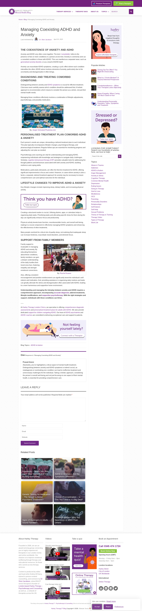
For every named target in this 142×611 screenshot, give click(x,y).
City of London (104, 571)
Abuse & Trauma (97, 165)
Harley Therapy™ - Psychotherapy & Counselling (59, 603)
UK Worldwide (104, 574)
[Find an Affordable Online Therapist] (53, 329)
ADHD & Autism (37, 345)
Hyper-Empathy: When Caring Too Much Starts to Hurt (108, 94)
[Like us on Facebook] (111, 590)
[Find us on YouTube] (101, 590)
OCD (93, 196)
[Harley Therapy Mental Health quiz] (84, 568)
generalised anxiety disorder (31, 62)
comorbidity (65, 54)
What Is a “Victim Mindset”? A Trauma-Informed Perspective (108, 78)
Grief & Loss (95, 191)
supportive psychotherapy (52, 295)
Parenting (94, 199)
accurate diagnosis (61, 293)
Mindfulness (95, 194)
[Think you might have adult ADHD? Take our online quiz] (53, 210)
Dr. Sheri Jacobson (45, 39)
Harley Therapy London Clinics (34, 307)
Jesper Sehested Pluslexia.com (44, 130)
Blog (25, 19)
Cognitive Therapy (98, 178)
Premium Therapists (101, 3)
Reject (108, 607)
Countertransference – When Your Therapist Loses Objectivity (109, 86)
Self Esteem (95, 207)
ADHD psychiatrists (72, 312)
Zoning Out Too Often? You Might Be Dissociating (107, 71)
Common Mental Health (100, 181)
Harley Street (103, 569)
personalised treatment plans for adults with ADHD (52, 310)
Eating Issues (96, 186)
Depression (95, 183)
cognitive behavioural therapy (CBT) (41, 160)
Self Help (94, 209)
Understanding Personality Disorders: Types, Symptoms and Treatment (108, 103)
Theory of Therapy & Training (102, 215)
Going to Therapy (97, 189)
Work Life (94, 222)
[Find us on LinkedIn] (106, 590)
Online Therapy (104, 582)
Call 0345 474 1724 (109, 546)
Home (21, 19)
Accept (97, 607)
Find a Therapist (123, 3)
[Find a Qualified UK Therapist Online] (106, 58)
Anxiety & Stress (97, 176)
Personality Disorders (99, 202)
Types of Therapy (97, 220)
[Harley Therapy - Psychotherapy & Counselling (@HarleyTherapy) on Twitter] (115, 590)
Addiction (94, 168)
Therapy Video (96, 217)
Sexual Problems (97, 212)
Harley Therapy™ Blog (58, 608)
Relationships (96, 204)
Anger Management (98, 173)
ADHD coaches (26, 315)
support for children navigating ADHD (42, 312)
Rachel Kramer (65, 273)
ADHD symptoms (53, 85)
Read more (111, 601)
